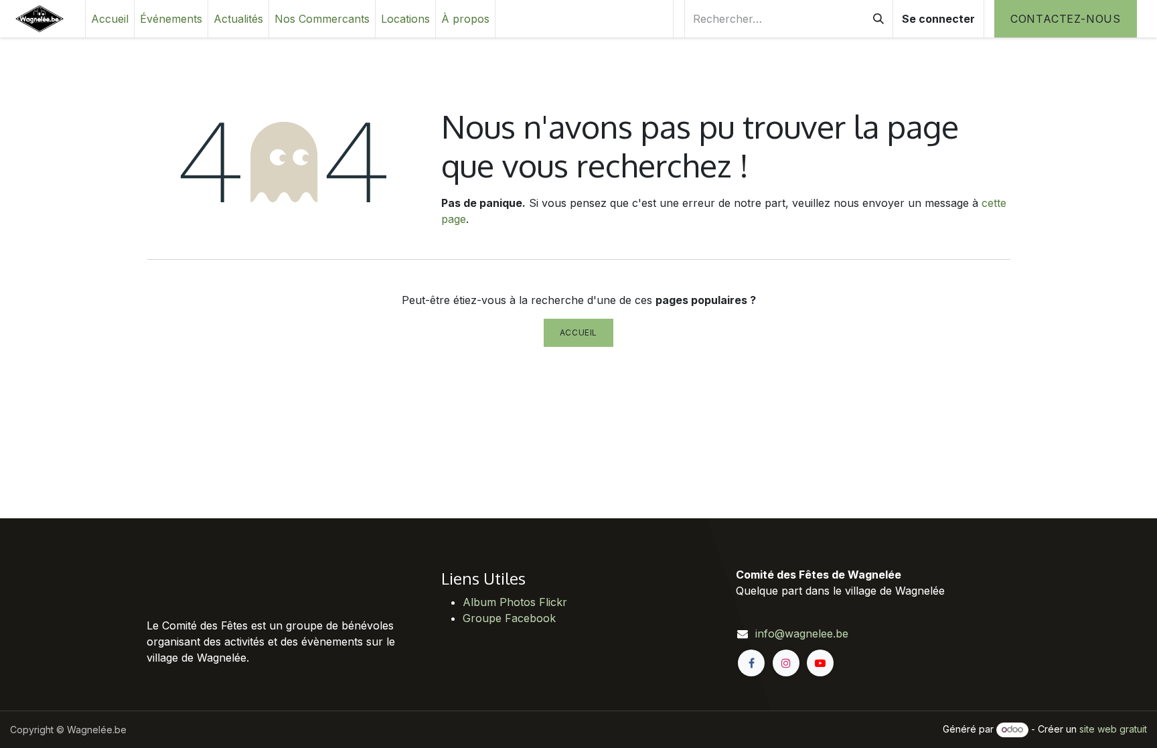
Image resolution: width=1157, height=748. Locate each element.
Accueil (578, 332)
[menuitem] (110, 19)
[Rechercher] (878, 19)
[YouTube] (820, 663)
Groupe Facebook (509, 618)
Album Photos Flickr (515, 602)
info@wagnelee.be (801, 633)
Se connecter (938, 18)
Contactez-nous (1065, 18)
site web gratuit (1113, 729)
